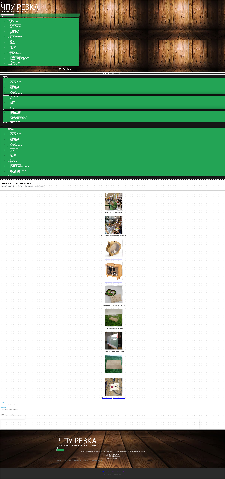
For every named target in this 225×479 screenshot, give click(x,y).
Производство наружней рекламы (18, 58)
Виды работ (11, 20)
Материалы (10, 37)
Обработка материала (17, 186)
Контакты (10, 65)
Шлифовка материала (15, 24)
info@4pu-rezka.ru (65, 69)
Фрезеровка (13, 22)
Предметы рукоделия (15, 54)
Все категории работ (15, 63)
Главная (10, 19)
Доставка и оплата (12, 64)
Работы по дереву (14, 38)
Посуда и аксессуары (15, 53)
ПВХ (11, 42)
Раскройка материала (15, 26)
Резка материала (14, 21)
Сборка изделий (14, 31)
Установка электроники (16, 36)
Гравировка (13, 25)
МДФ (11, 40)
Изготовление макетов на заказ (18, 59)
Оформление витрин (15, 62)
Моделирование (14, 33)
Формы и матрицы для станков (18, 61)
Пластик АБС (13, 46)
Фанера (12, 41)
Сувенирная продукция (15, 56)
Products (9, 186)
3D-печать (12, 35)
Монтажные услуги (15, 32)
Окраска (12, 27)
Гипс (11, 49)
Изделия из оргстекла (28, 186)
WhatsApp (115, 458)
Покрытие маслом (14, 29)
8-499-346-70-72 (65, 68)
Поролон (12, 51)
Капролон (12, 47)
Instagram (18, 423)
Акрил (11, 48)
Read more (113, 214)
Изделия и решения (12, 52)
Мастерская (3, 186)
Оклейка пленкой (14, 30)
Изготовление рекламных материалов (19, 57)
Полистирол (13, 45)
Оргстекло (12, 43)
